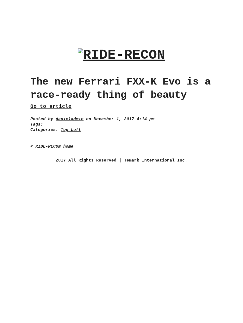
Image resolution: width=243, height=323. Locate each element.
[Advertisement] (121, 18)
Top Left (71, 129)
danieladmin (70, 119)
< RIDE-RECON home (51, 146)
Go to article (51, 106)
